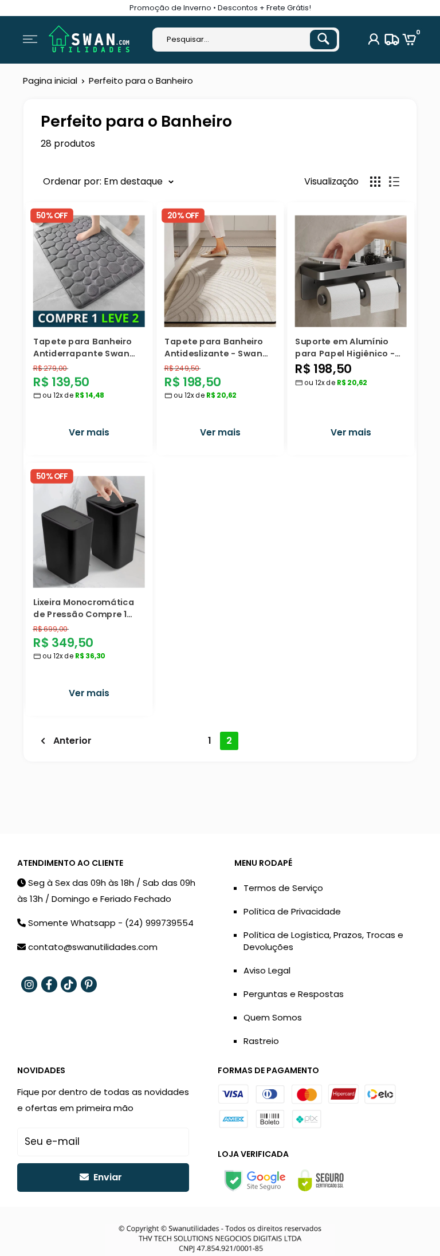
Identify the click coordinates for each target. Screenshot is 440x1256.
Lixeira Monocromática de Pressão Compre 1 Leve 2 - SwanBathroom (85, 607)
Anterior (72, 740)
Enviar (106, 1177)
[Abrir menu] (30, 39)
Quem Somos (272, 1017)
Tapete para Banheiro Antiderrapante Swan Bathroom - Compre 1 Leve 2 (82, 347)
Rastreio (261, 1041)
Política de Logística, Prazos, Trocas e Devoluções (323, 941)
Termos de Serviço (283, 888)
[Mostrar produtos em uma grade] (375, 181)
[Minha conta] (374, 39)
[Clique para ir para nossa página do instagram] (29, 984)
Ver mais (89, 432)
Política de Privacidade (292, 911)
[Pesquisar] (323, 39)
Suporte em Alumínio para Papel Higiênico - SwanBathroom (345, 347)
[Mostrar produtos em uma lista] (394, 181)
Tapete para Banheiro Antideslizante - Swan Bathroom (213, 347)
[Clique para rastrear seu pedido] (390, 39)
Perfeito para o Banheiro (141, 80)
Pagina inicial (50, 80)
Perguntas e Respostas (293, 994)
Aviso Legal (266, 970)
